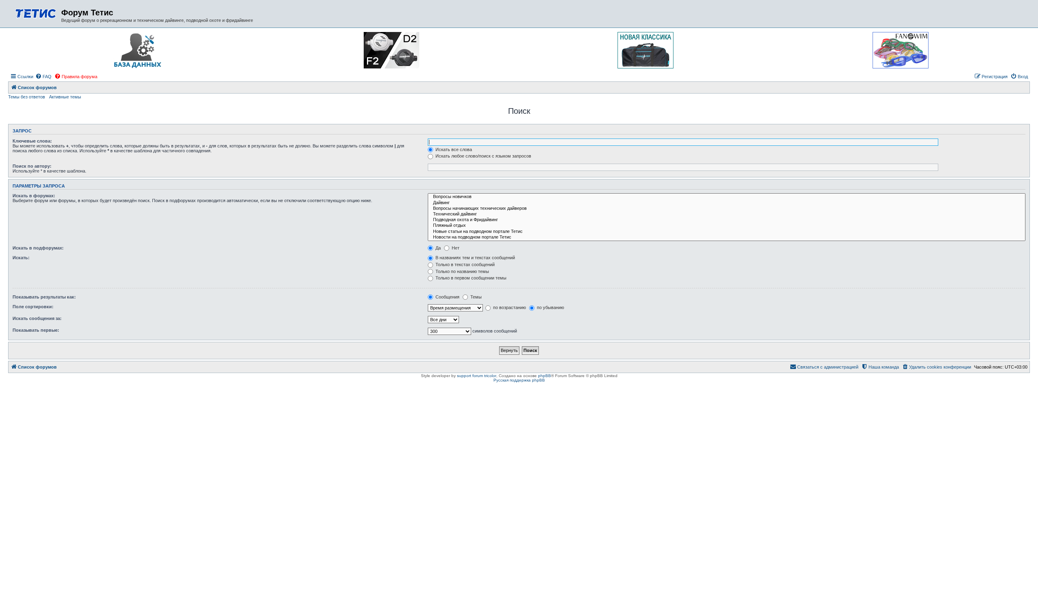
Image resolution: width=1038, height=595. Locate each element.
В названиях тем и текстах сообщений (474, 257)
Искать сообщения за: (37, 318)
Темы (475, 296)
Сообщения (446, 296)
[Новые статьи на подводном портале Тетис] (727, 232)
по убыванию (550, 307)
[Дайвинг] (727, 203)
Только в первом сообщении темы (470, 277)
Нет (454, 247)
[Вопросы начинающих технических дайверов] (727, 208)
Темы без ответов (26, 96)
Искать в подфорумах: (38, 247)
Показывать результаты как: (44, 296)
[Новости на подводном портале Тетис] (727, 237)
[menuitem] (43, 76)
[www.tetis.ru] (35, 12)
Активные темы (65, 96)
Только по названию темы (461, 271)
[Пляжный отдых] (727, 225)
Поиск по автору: (32, 166)
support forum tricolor (476, 375)
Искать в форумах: (34, 195)
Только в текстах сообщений (464, 264)
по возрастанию (509, 307)
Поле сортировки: (33, 306)
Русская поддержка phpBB (519, 380)
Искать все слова (453, 149)
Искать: (21, 257)
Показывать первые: (36, 330)
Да (437, 247)
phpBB (544, 375)
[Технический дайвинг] (727, 214)
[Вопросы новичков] (727, 197)
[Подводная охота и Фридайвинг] (727, 220)
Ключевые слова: (32, 141)
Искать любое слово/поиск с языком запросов (482, 156)
